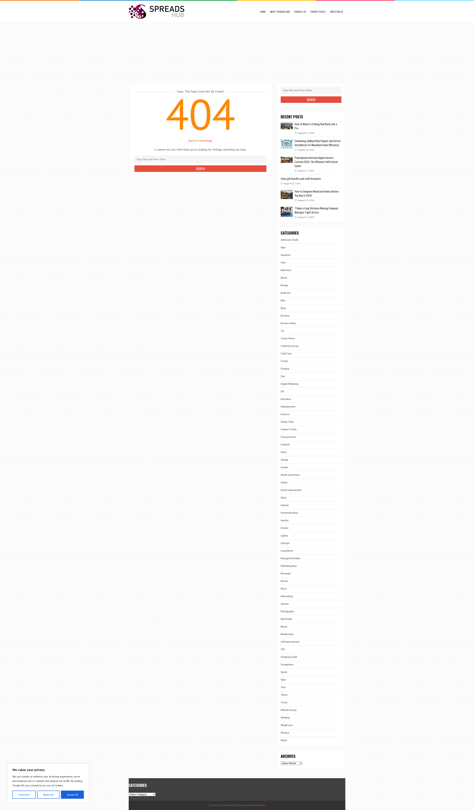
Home (263, 12)
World (284, 740)
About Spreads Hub (280, 12)
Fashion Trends (289, 429)
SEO (283, 649)
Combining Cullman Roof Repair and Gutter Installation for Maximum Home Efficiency (318, 143)
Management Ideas (291, 558)
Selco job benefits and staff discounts (301, 178)
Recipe (284, 626)
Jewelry (284, 520)
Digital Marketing (289, 383)
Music (284, 588)
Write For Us (336, 12)
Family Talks (287, 421)
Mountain (286, 573)
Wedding (285, 717)
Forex (284, 452)
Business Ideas (288, 323)
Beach (284, 277)
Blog (283, 308)
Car (282, 330)
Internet (285, 505)
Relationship (287, 634)
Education (286, 399)
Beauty (284, 285)
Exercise (285, 414)
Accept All (72, 794)
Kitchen (284, 528)
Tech (283, 687)
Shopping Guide (289, 657)
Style (283, 679)
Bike (283, 300)
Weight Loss (287, 725)
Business (285, 315)
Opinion (285, 603)
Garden (284, 467)
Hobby (284, 482)
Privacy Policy (318, 12)
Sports (284, 672)
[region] (48, 783)
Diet (283, 376)
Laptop (284, 535)
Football (285, 444)
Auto (283, 262)
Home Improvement (291, 490)
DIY (282, 391)
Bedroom (286, 292)
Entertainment (288, 406)
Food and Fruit (288, 437)
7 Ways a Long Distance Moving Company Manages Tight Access (316, 210)
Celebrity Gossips (290, 346)
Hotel (283, 497)
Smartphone (287, 664)
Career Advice (288, 338)
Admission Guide (289, 239)
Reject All (48, 794)
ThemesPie (226, 805)
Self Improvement (290, 641)
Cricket (284, 361)
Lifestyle (285, 543)
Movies (284, 581)
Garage (284, 459)
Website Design (289, 710)
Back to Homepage (200, 140)
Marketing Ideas (289, 565)
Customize (24, 794)
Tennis (284, 694)
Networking (287, 596)
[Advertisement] (237, 51)
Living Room (287, 550)
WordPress (260, 805)
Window (285, 732)
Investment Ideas (289, 512)
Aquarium (286, 255)
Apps (283, 247)
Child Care (286, 353)
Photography (287, 611)
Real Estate (286, 619)
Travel (284, 702)
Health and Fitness (290, 474)
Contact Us (300, 12)
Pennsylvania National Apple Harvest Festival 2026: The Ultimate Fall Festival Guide (316, 162)
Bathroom (286, 270)
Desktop (285, 368)
